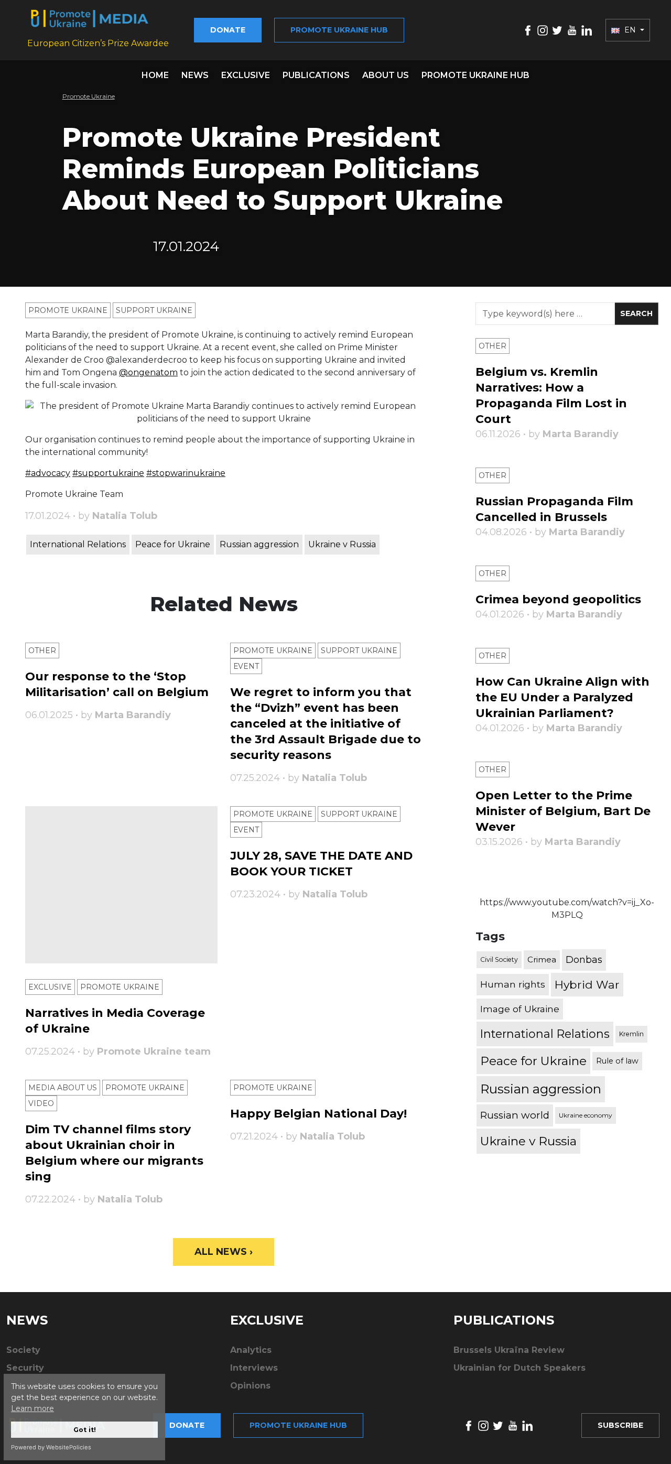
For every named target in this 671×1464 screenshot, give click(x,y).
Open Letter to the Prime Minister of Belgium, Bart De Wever (563, 811)
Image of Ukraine (519, 1008)
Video (41, 1103)
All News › (223, 1251)
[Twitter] (557, 30)
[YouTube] (572, 30)
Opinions (250, 1386)
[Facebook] (528, 30)
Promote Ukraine (88, 96)
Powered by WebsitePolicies (51, 1447)
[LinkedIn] (586, 30)
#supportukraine (108, 473)
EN (630, 30)
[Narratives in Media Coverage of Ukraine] (121, 884)
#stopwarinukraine (185, 473)
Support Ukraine (154, 310)
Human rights (512, 984)
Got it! (84, 1430)
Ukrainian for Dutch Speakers (519, 1368)
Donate (227, 30)
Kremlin (631, 1034)
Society (23, 1350)
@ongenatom (148, 372)
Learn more (32, 1408)
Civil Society (499, 959)
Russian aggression (259, 544)
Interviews (254, 1368)
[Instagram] (542, 30)
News (195, 75)
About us (385, 75)
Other (42, 650)
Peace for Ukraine (172, 544)
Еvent (246, 666)
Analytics (251, 1350)
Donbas (584, 960)
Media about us (62, 1087)
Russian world (514, 1115)
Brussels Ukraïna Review (509, 1350)
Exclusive (245, 75)
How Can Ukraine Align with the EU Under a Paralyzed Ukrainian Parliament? (562, 697)
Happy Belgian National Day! (318, 1114)
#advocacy (47, 473)
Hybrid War (587, 984)
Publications (316, 75)
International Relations (78, 544)
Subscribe (620, 1425)
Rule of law (617, 1061)
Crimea (541, 959)
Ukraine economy (585, 1115)
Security (25, 1368)
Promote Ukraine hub (339, 30)
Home (155, 75)
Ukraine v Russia (342, 544)
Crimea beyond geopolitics (558, 599)
